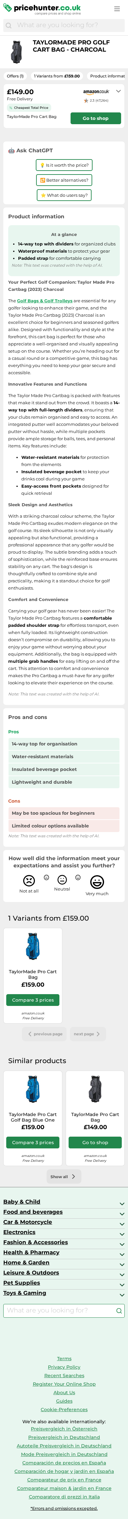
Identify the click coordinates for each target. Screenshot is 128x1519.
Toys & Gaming (24, 1293)
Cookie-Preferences (64, 1409)
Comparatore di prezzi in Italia (64, 1497)
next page (84, 1033)
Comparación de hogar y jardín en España (64, 1471)
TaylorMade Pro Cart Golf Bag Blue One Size (33, 1117)
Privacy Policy (64, 1367)
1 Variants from (57, 76)
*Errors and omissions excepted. (64, 1508)
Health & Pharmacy (31, 1252)
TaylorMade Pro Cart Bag (33, 974)
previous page (48, 1033)
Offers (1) (15, 76)
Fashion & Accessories (35, 1242)
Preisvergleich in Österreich (64, 1429)
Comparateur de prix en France (64, 1480)
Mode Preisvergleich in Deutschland (64, 1454)
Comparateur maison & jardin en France (64, 1488)
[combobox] (69, 25)
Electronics (19, 1232)
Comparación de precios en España (64, 1463)
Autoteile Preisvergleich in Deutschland (64, 1446)
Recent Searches (64, 1375)
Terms (64, 1358)
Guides (64, 1401)
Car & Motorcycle (27, 1222)
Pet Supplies (21, 1282)
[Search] (8, 25)
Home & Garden (26, 1262)
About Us (64, 1392)
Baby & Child (21, 1201)
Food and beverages (33, 1212)
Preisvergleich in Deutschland (64, 1437)
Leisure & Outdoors (31, 1272)
